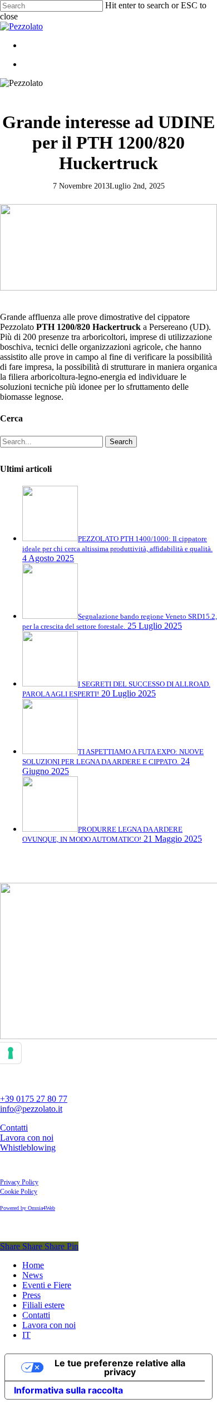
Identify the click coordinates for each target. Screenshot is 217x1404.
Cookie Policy (18, 1192)
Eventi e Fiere (46, 1285)
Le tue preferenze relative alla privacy (120, 1367)
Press (31, 1295)
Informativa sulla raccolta (68, 1390)
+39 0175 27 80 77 (33, 1098)
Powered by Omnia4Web (27, 1208)
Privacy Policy (19, 1182)
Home (33, 1265)
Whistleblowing (28, 1147)
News (32, 1275)
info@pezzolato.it (31, 1108)
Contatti (14, 1127)
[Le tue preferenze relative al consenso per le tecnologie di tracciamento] (10, 1053)
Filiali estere (43, 1305)
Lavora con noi (26, 1137)
